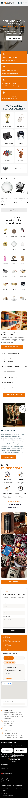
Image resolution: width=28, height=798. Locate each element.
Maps (8, 703)
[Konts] (23, 3)
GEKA (7, 794)
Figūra (15, 196)
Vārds (4, 603)
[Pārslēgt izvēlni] (2, 3)
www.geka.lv (9, 678)
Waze (19, 703)
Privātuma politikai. (13, 756)
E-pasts (5, 609)
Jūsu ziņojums (6, 616)
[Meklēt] (21, 3)
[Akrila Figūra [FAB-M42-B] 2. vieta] (20, 187)
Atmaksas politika (17, 785)
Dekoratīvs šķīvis (6, 196)
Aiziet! (13, 630)
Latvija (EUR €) (7, 773)
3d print (20, 155)
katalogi (14, 168)
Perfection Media (10, 795)
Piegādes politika (6, 785)
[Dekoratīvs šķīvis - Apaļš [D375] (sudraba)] (7, 187)
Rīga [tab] (9, 658)
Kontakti (3, 791)
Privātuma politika (6, 788)
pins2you (7, 155)
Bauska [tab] (19, 658)
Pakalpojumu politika (19, 788)
